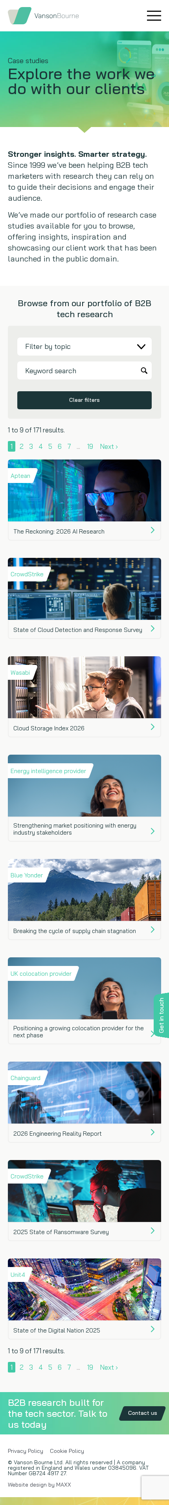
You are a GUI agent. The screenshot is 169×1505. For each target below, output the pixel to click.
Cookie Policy (67, 1450)
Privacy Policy (25, 1450)
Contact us (142, 1412)
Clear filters (84, 399)
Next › (109, 446)
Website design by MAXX (39, 1484)
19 (90, 446)
